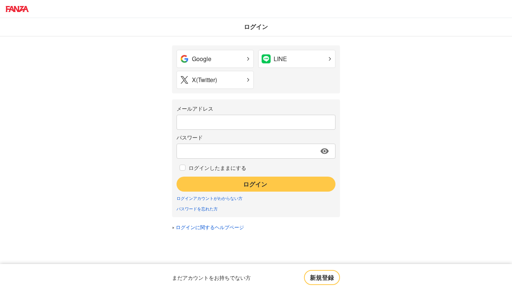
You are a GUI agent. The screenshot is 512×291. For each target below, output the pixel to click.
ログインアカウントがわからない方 (210, 198)
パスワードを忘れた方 (197, 209)
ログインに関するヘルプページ (210, 227)
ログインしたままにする (217, 167)
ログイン (255, 184)
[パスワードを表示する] (325, 151)
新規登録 (322, 277)
